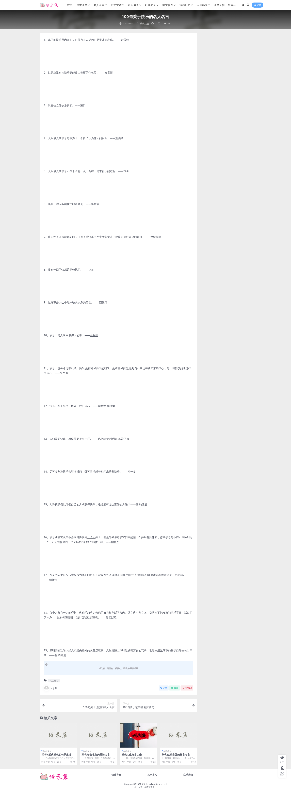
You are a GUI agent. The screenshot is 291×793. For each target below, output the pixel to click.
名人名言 (99, 5)
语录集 (53, 688)
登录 (258, 5)
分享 (165, 688)
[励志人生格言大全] (138, 735)
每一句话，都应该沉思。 (145, 787)
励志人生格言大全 (132, 754)
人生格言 (54, 680)
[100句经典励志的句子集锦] (58, 735)
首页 (69, 5)
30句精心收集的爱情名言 (96, 754)
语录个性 (219, 5)
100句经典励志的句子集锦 (56, 754)
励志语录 (81, 5)
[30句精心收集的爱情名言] (98, 735)
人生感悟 (202, 5)
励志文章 (116, 5)
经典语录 (133, 5)
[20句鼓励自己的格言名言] (178, 735)
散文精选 (167, 5)
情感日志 (185, 5)
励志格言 (144, 23)
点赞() (188, 688)
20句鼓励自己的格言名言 (176, 754)
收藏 (176, 688)
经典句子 (150, 5)
